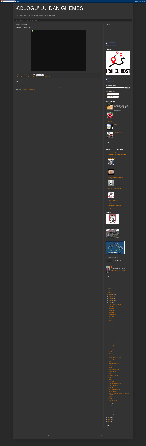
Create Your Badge (110, 81)
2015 (108, 285)
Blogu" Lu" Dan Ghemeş (111, 42)
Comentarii (110, 96)
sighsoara (51, 76)
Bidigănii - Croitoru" (112, 391)
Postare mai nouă (21, 87)
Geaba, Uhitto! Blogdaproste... (115, 205)
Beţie (109, 347)
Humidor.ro (110, 203)
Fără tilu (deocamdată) (113, 351)
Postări (109, 94)
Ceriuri (110, 318)
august (110, 302)
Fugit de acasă (111, 158)
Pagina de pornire (58, 87)
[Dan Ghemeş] (106, 80)
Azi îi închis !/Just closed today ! (115, 304)
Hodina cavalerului (112, 400)
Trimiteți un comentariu (24, 84)
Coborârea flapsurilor (113, 375)
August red (110, 332)
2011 (108, 292)
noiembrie (111, 296)
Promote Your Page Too (111, 45)
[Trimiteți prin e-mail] (37, 75)
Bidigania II (111, 359)
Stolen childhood (118, 132)
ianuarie (111, 415)
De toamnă (111, 306)
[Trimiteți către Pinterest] (43, 75)
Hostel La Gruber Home (113, 200)
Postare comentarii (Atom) (29, 89)
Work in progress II (112, 314)
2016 (108, 283)
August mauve (111, 330)
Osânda (110, 377)
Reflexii (110, 334)
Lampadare (111, 308)
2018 (108, 279)
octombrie (111, 298)
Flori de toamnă (117, 113)
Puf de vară (111, 346)
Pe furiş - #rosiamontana (114, 389)
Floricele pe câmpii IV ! (113, 336)
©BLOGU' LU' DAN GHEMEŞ (49, 8)
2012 (108, 291)
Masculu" (110, 373)
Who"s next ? (111, 316)
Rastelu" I (110, 320)
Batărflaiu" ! (111, 396)
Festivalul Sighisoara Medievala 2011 (40, 76)
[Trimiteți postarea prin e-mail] (34, 74)
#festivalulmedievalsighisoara (27, 76)
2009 (108, 419)
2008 (108, 421)
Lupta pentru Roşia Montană (114, 188)
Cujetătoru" (111, 387)
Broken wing (111, 381)
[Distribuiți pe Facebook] (41, 75)
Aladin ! (110, 338)
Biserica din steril (118, 104)
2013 (108, 289)
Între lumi (110, 353)
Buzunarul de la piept (113, 152)
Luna (109, 361)
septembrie (111, 300)
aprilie (110, 409)
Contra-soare (111, 310)
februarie (111, 413)
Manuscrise (111, 349)
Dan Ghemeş (108, 78)
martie (110, 411)
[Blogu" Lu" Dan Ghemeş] (106, 44)
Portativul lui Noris (112, 191)
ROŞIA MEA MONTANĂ (21, 20)
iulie (110, 403)
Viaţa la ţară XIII (112, 326)
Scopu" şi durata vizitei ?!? (114, 357)
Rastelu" (110, 322)
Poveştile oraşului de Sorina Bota (116, 208)
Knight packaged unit (113, 385)
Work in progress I (112, 324)
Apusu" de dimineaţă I (113, 363)
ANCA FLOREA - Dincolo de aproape (116, 168)
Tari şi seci (110, 365)
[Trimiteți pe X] (40, 75)
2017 (108, 281)
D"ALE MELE (33, 20)
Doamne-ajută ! (112, 371)
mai (110, 407)
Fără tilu (110, 328)
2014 (108, 287)
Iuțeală (115, 124)
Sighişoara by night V (113, 343)
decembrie (111, 294)
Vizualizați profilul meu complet (118, 270)
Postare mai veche (96, 87)
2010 (108, 417)
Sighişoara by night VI (113, 342)
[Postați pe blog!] (38, 75)
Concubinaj (110, 121)
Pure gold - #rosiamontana (114, 383)
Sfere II (110, 379)
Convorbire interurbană (113, 369)
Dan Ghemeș (116, 267)
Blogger (101, 435)
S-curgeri (110, 340)
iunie (110, 405)
